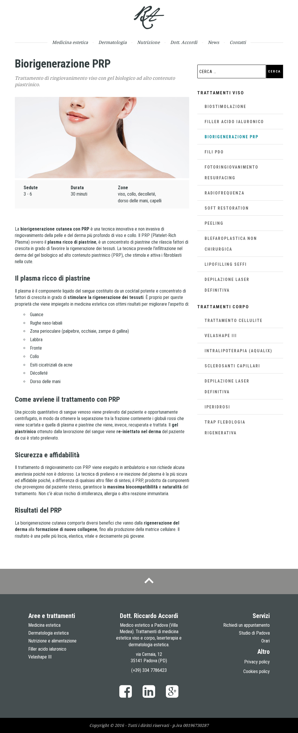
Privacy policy (257, 662)
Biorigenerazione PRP (231, 136)
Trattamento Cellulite (233, 320)
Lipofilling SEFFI (226, 264)
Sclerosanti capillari (232, 366)
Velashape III (221, 335)
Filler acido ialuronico (234, 121)
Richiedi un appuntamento (246, 625)
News (213, 42)
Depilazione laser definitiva (227, 285)
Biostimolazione (225, 106)
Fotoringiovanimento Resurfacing (231, 172)
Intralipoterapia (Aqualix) (238, 350)
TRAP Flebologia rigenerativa (225, 427)
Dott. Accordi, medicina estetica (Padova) (149, 17)
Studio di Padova (254, 633)
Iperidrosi (217, 407)
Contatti (238, 42)
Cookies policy (256, 671)
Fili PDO (214, 152)
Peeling (214, 223)
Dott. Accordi (183, 42)
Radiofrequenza (224, 193)
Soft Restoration (227, 208)
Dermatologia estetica (48, 633)
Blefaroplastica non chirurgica (231, 244)
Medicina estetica (70, 42)
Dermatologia (112, 42)
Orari (265, 641)
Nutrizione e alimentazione (52, 641)
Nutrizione (148, 42)
